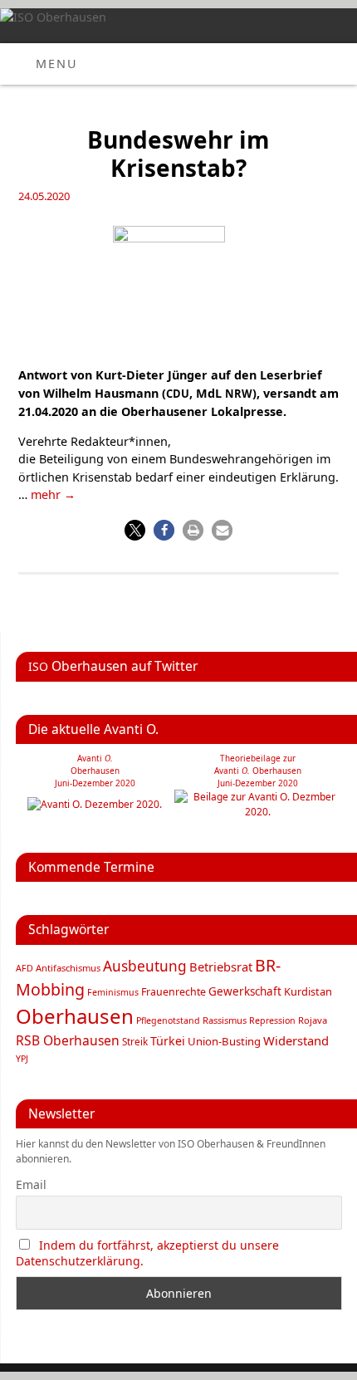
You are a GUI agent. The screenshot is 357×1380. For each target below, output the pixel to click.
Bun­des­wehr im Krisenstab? (178, 154)
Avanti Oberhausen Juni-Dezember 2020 (95, 770)
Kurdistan (308, 991)
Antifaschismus (68, 968)
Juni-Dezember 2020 (258, 783)
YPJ (22, 1058)
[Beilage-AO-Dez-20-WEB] (258, 812)
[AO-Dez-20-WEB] (94, 804)
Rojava (312, 1020)
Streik (135, 1041)
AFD (24, 968)
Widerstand (296, 1040)
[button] (135, 530)
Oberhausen (75, 1016)
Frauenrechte (173, 992)
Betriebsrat (220, 966)
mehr (53, 494)
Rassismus (225, 1020)
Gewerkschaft (244, 991)
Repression (272, 1020)
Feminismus (113, 992)
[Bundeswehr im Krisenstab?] (179, 291)
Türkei (167, 1041)
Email (31, 1184)
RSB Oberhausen (68, 1040)
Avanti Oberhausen (257, 770)
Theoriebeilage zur (258, 758)
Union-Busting (224, 1041)
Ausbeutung (145, 966)
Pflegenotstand (168, 1020)
